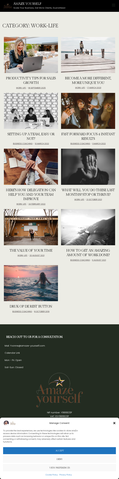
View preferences (59, 467)
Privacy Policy (65, 474)
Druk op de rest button (31, 306)
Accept (59, 450)
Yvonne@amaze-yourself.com (27, 345)
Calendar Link (12, 352)
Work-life (21, 88)
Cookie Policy (52, 474)
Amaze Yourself (27, 4)
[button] (114, 423)
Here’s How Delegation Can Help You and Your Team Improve (31, 194)
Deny (60, 459)
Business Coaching (23, 143)
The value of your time (31, 251)
